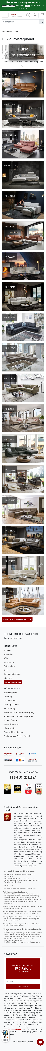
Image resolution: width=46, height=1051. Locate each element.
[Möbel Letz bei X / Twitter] (21, 777)
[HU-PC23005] (23, 235)
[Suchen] (41, 21)
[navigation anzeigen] (5, 15)
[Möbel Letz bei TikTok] (34, 777)
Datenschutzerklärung (12, 1029)
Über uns (8, 678)
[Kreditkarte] (22, 760)
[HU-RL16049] (23, 357)
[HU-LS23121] (23, 205)
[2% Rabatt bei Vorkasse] (10, 754)
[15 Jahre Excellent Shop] (7, 789)
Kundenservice (10, 700)
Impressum (9, 662)
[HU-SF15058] (23, 479)
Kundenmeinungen (12, 674)
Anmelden (8, 654)
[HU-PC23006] (23, 266)
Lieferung (8, 696)
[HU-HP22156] (23, 144)
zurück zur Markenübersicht (17, 619)
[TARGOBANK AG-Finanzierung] (10, 760)
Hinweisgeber (10, 728)
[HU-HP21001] (23, 114)
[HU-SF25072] (23, 601)
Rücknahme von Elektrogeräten (18, 716)
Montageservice (11, 704)
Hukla (16, 31)
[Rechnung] (34, 760)
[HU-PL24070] (23, 296)
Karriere (7, 670)
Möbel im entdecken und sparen (23, 5)
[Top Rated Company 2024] (17, 789)
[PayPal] (34, 754)
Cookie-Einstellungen (13, 732)
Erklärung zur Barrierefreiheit (17, 736)
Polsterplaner (7, 31)
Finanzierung (9, 708)
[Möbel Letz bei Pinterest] (25, 777)
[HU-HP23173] (23, 175)
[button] (28, 15)
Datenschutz (9, 666)
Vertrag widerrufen (13, 682)
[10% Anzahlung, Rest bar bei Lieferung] (22, 754)
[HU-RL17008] (23, 388)
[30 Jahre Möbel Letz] (7, 816)
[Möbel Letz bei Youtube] (30, 777)
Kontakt (7, 650)
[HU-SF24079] (23, 540)
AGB (6, 658)
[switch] (5, 1040)
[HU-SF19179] (23, 509)
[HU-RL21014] (23, 418)
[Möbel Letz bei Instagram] (16, 777)
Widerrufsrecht (10, 720)
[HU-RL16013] (23, 327)
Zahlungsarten (10, 692)
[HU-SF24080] (23, 570)
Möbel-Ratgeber (11, 724)
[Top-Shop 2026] (28, 789)
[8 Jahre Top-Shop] (38, 789)
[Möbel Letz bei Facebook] (11, 777)
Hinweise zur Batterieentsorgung (19, 712)
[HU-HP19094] (23, 83)
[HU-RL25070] (23, 448)
